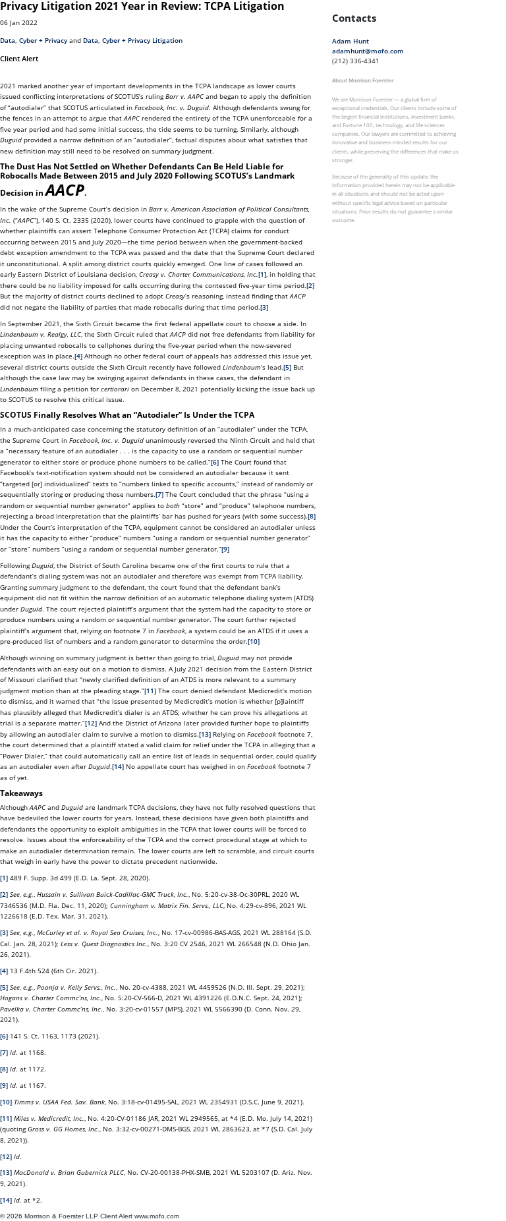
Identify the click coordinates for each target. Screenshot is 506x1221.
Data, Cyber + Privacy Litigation (133, 40)
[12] (91, 722)
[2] (310, 285)
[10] (254, 641)
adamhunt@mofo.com (368, 50)
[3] (264, 307)
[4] (78, 355)
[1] (262, 274)
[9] (225, 549)
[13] (205, 734)
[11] (150, 690)
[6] (215, 462)
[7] (159, 494)
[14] (118, 766)
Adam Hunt (350, 40)
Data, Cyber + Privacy (33, 40)
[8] (312, 516)
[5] (287, 367)
